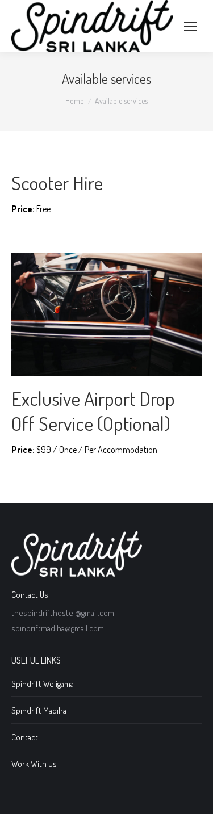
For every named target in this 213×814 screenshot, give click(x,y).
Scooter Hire (57, 182)
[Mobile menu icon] (190, 26)
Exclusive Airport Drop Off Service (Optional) (93, 410)
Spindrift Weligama (42, 683)
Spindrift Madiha (38, 710)
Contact (24, 737)
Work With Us (34, 763)
